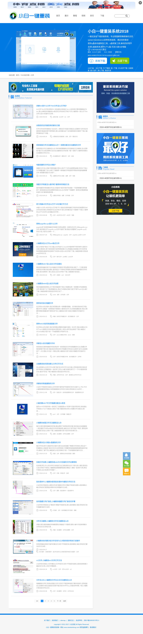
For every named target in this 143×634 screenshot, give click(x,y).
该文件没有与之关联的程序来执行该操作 (64, 552)
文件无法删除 (66, 434)
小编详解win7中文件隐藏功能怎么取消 (50, 403)
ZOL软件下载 (122, 68)
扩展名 (55, 510)
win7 (62, 275)
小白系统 (72, 624)
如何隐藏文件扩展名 (67, 510)
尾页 (64, 601)
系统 (66, 136)
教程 (75, 16)
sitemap (63, 620)
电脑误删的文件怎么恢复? (46, 165)
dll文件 (68, 215)
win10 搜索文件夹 (62, 335)
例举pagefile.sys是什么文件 (47, 224)
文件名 (64, 591)
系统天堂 (108, 70)
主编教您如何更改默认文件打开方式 (49, 364)
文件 (68, 117)
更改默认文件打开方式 (75, 375)
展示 (66, 16)
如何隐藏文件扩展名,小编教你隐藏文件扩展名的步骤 (55, 501)
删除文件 (64, 156)
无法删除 (59, 434)
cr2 (71, 569)
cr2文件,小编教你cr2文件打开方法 (49, 560)
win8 (54, 294)
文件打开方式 (60, 375)
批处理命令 (63, 490)
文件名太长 (71, 591)
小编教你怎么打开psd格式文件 (47, 243)
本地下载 (97, 61)
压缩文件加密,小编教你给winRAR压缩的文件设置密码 (56, 462)
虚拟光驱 (55, 117)
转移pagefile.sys (57, 235)
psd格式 (65, 256)
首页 (58, 16)
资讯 (92, 16)
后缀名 (58, 275)
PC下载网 (106, 68)
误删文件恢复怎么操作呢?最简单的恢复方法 (52, 184)
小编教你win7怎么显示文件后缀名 (49, 264)
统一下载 (114, 68)
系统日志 (118, 52)
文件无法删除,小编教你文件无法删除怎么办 (52, 521)
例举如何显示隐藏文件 (44, 303)
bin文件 (61, 117)
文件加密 (62, 294)
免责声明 (79, 620)
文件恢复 (67, 195)
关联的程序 (48, 552)
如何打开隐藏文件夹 (62, 356)
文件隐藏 (62, 414)
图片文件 (59, 256)
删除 (74, 453)
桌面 (54, 434)
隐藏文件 (68, 414)
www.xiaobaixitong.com (71, 627)
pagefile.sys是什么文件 (79, 235)
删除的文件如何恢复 (66, 453)
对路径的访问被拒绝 (58, 136)
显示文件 (67, 275)
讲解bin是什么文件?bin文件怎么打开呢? (51, 106)
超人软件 (93, 70)
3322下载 (99, 68)
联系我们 (55, 620)
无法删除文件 (57, 156)
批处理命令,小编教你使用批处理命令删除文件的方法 (55, 482)
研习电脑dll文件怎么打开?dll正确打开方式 (52, 204)
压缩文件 (62, 473)
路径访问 (75, 136)
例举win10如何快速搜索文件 (47, 324)
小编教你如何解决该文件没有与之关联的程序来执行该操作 (58, 541)
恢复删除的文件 (79, 392)
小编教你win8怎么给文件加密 (47, 283)
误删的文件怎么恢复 (58, 176)
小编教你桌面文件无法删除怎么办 (48, 423)
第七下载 (101, 70)
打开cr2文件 (65, 569)
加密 (58, 294)
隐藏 (75, 510)
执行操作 (41, 552)
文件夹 (79, 356)
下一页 (59, 601)
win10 (69, 335)
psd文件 (70, 256)
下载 (102, 16)
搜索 (73, 335)
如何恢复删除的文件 (68, 392)
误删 (66, 176)
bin (65, 117)
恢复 (74, 176)
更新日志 (71, 620)
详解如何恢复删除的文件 (45, 383)
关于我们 (47, 620)
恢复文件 (59, 392)
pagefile (65, 235)
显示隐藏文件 (71, 316)
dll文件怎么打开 (61, 215)
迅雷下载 (119, 61)
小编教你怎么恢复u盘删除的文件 (48, 442)
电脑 (73, 215)
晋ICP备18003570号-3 (91, 620)
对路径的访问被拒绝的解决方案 (48, 125)
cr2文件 (55, 569)
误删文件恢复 (57, 195)
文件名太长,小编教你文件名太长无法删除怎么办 (54, 580)
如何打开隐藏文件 (62, 316)
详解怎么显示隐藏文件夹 (45, 343)
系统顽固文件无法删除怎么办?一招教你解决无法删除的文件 (58, 145)
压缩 (58, 473)
